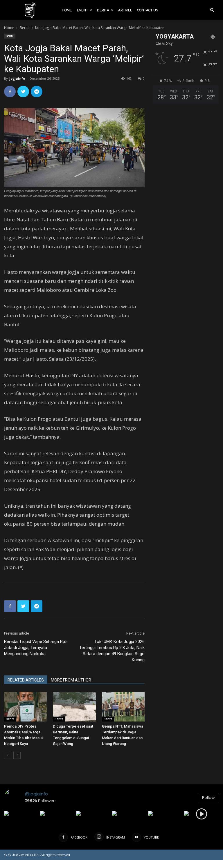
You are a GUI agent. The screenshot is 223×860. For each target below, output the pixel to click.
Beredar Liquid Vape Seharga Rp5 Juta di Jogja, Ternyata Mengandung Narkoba (35, 647)
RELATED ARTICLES (26, 680)
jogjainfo (17, 78)
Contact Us (147, 10)
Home (67, 10)
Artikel (125, 10)
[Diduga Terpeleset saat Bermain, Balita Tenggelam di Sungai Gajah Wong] (74, 706)
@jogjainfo (36, 794)
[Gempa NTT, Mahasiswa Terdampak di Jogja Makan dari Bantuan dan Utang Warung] (123, 706)
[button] (212, 10)
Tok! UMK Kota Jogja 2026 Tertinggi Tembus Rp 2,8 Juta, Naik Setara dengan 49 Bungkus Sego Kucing (112, 650)
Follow (208, 797)
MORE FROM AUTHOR (71, 680)
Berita (103, 10)
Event (82, 10)
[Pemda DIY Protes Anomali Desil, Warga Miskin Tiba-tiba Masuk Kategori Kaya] (25, 706)
